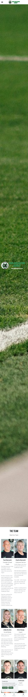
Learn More (13, 685)
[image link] (14, 2)
